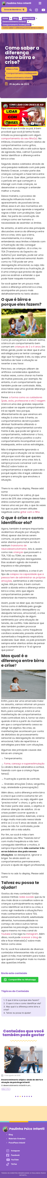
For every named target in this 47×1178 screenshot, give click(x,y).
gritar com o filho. (30, 512)
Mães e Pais (28, 18)
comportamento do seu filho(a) (19, 138)
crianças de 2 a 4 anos (28, 346)
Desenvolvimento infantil (14, 21)
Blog (15, 18)
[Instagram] (36, 10)
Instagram (32, 933)
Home (5, 18)
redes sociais (26, 896)
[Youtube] (43, 10)
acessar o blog (29, 937)
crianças (18, 552)
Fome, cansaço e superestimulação (24, 763)
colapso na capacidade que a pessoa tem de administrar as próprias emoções (23, 577)
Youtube (6, 933)
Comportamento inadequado (16, 24)
